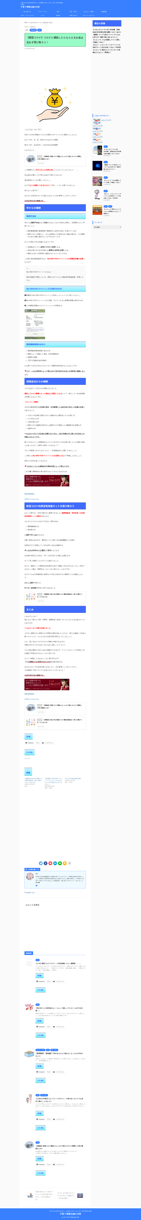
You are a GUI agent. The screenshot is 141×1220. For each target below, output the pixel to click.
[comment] (65, 863)
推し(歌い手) (27, 11)
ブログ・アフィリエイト (27, 15)
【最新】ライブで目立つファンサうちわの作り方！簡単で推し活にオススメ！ (112, 167)
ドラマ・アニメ (42, 11)
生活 (58, 11)
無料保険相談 (29, 494)
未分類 (58, 15)
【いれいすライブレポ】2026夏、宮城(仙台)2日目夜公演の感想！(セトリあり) (112, 151)
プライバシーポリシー (88, 15)
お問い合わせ (73, 15)
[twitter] (41, 863)
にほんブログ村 (106, 120)
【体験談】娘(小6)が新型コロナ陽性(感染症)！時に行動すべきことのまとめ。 (33, 780)
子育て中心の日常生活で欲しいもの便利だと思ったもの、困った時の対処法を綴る (70, 1211)
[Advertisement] (55, 64)
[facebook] (45, 863)
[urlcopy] (69, 863)
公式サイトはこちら (31, 499)
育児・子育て (73, 11)
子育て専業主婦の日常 (30, 7)
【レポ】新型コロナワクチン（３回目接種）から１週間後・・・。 (58, 963)
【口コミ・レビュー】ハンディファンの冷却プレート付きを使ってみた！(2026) (112, 196)
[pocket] (50, 863)
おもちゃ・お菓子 (89, 11)
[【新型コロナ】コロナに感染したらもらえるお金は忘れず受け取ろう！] (55, 863)
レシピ (43, 15)
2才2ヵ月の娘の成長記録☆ (73, 778)
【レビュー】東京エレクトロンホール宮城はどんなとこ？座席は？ (112, 211)
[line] (60, 863)
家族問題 (104, 11)
